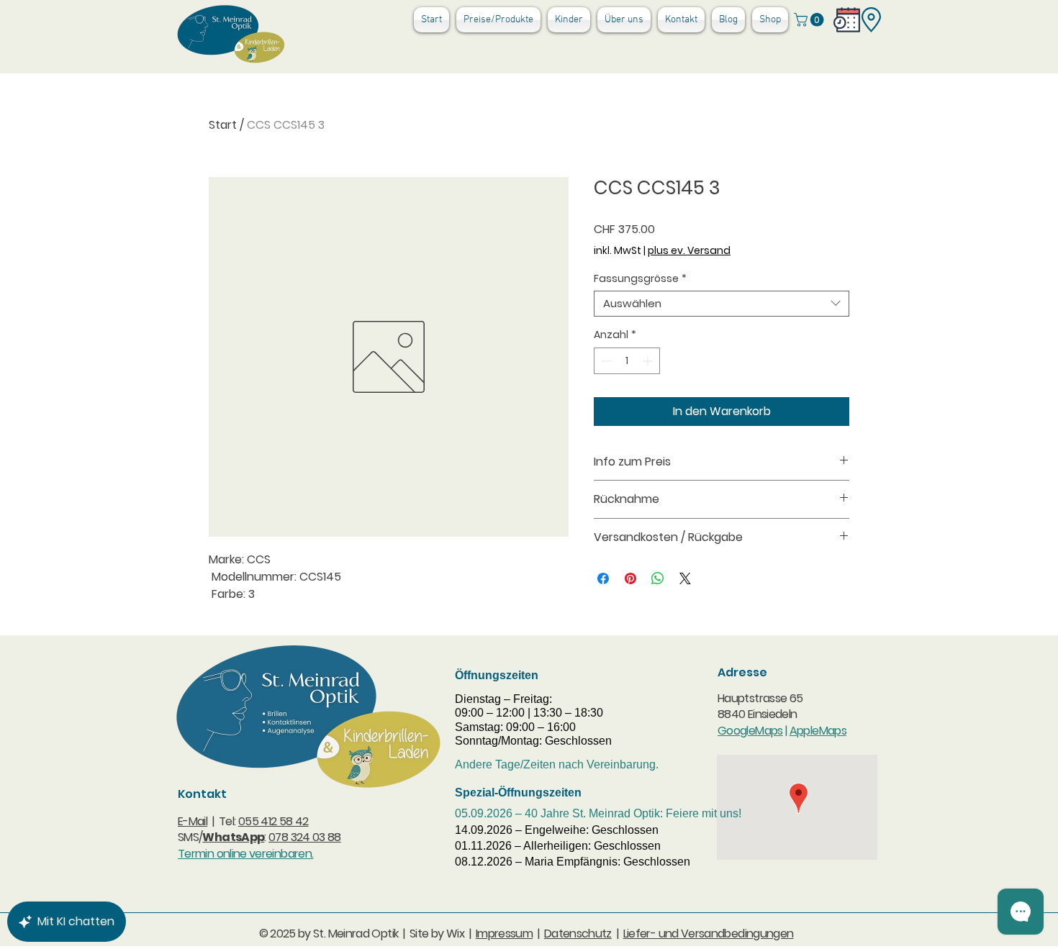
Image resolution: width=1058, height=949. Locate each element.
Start (223, 125)
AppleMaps (818, 730)
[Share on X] (685, 578)
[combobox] (721, 304)
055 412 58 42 (273, 821)
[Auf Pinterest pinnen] (630, 578)
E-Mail (192, 821)
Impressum (504, 933)
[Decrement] (605, 360)
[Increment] (649, 360)
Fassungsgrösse (640, 279)
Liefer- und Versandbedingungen (708, 933)
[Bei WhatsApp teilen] (657, 578)
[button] (810, 20)
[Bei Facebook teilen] (603, 578)
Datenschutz (578, 933)
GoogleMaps (750, 730)
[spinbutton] (627, 360)
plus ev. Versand (689, 251)
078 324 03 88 (304, 837)
